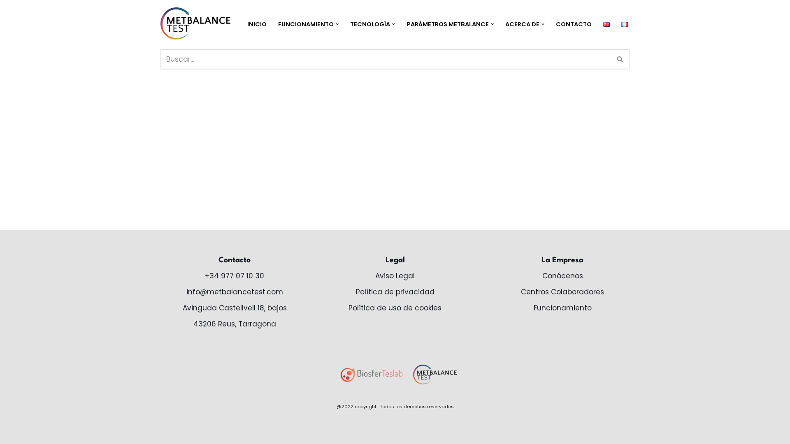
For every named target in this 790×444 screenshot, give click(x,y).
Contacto (574, 24)
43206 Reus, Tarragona (234, 324)
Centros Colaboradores (562, 292)
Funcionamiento (563, 308)
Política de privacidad (395, 292)
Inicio (257, 24)
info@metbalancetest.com (234, 292)
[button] (337, 24)
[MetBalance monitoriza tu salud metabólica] (195, 23)
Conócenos (562, 276)
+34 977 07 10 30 (234, 276)
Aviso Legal (395, 276)
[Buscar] (620, 59)
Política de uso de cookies (395, 308)
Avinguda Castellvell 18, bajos (235, 308)
